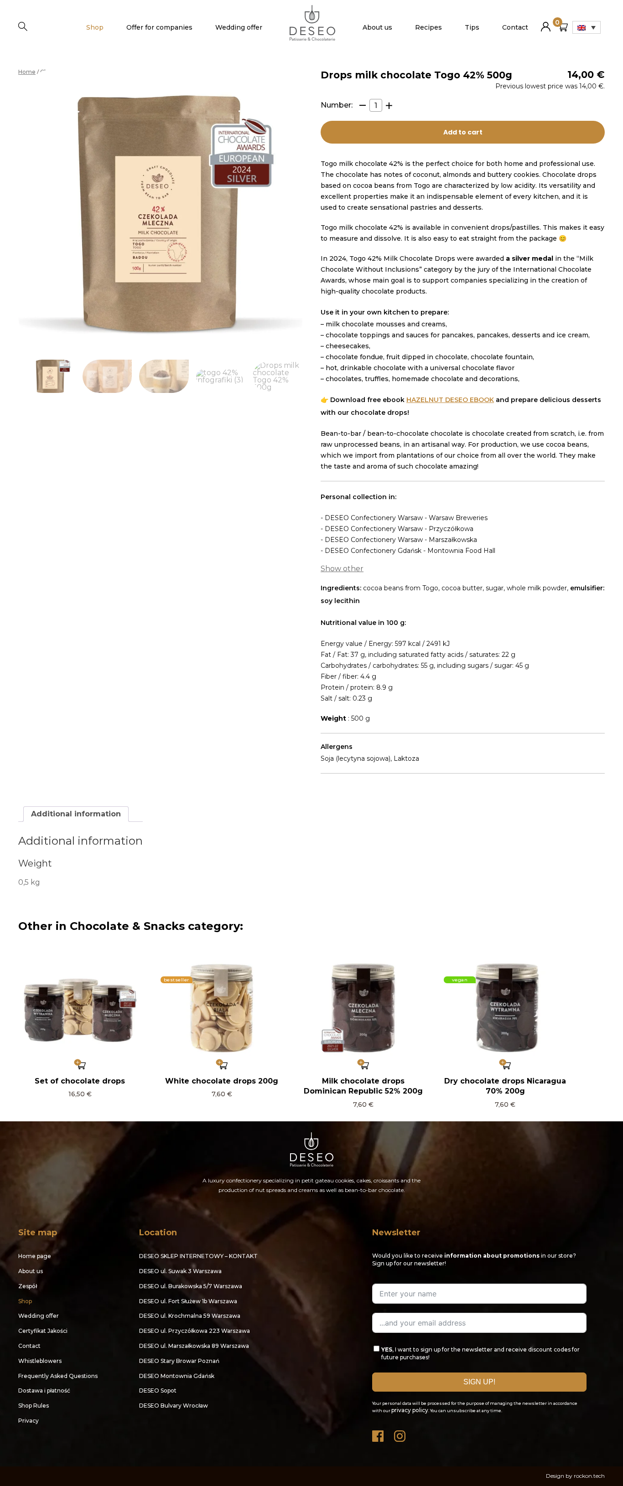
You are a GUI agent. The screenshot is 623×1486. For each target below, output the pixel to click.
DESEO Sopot (158, 1390)
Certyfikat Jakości (42, 1330)
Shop (95, 27)
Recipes (428, 27)
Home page (34, 1256)
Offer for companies (159, 27)
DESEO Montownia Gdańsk (176, 1375)
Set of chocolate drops (80, 1081)
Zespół (27, 1286)
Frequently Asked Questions (58, 1375)
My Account (545, 23)
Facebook (378, 1433)
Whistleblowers (40, 1360)
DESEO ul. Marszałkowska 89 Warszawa (194, 1345)
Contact (515, 27)
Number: (337, 105)
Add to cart (463, 132)
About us (377, 27)
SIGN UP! (479, 1382)
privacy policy (409, 1410)
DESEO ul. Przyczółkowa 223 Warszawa (194, 1330)
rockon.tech (589, 1475)
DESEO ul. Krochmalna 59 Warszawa (189, 1315)
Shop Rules (33, 1405)
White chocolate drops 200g (221, 1081)
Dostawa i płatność (44, 1390)
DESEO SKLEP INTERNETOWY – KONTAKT (198, 1256)
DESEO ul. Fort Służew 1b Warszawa (188, 1301)
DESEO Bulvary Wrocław (173, 1405)
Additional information (76, 814)
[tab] (76, 814)
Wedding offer (238, 27)
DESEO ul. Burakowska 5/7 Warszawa (190, 1286)
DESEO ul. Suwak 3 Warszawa (180, 1271)
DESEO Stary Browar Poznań (179, 1360)
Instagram (400, 1433)
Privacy (28, 1420)
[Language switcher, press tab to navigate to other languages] (586, 27)
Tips (472, 27)
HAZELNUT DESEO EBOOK (450, 400)
